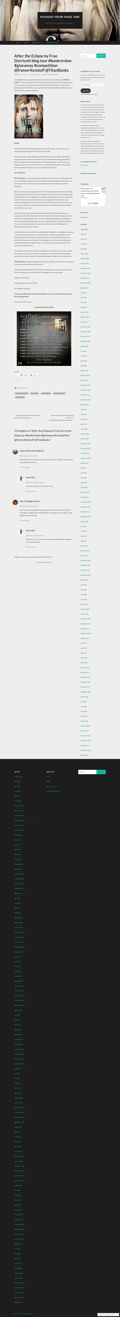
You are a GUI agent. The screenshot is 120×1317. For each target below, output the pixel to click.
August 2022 (84, 463)
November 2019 (86, 624)
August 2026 (84, 229)
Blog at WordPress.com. (23, 1314)
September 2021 (86, 516)
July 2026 (83, 234)
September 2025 (86, 283)
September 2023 (86, 400)
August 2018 (84, 697)
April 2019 (84, 658)
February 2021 (85, 551)
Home (18, 42)
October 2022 (85, 453)
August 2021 (84, 521)
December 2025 (85, 268)
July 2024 (83, 351)
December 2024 (85, 327)
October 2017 (85, 745)
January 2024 (85, 380)
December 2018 (85, 677)
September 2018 (86, 692)
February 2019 (85, 667)
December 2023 (85, 385)
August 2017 (84, 755)
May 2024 (84, 361)
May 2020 (84, 594)
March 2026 (84, 254)
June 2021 (84, 531)
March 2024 (84, 370)
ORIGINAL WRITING (52, 42)
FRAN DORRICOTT (59, 393)
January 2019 (85, 672)
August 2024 (84, 346)
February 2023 (85, 434)
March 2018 (84, 721)
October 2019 (85, 628)
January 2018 (85, 731)
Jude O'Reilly (85, 197)
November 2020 (86, 565)
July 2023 (83, 409)
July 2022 (83, 468)
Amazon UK (18, 302)
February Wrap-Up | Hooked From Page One (36, 557)
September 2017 (86, 750)
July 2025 (83, 292)
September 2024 (86, 341)
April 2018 (84, 716)
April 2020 (84, 599)
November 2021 (86, 507)
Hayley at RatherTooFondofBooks (32, 451)
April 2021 (84, 541)
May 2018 (84, 711)
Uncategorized (22, 388)
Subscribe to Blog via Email (90, 71)
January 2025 (85, 322)
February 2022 (85, 492)
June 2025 (84, 297)
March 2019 (84, 663)
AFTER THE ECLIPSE (22, 393)
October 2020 (85, 570)
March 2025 (84, 312)
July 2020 (83, 585)
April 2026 (84, 249)
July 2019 (83, 643)
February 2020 (85, 609)
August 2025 (84, 288)
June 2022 (84, 473)
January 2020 (85, 614)
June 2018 (84, 706)
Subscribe (86, 91)
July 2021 (83, 526)
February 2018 (85, 726)
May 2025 (84, 302)
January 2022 (85, 497)
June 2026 (84, 239)
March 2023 (84, 429)
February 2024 (85, 375)
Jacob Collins (30, 477)
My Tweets (84, 165)
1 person (27, 467)
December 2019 (85, 619)
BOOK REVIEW (46, 393)
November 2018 (86, 682)
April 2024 (84, 366)
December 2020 (85, 560)
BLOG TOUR (34, 393)
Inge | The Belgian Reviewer (30, 501)
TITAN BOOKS (20, 397)
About (26, 42)
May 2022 (84, 477)
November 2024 (86, 331)
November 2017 (86, 740)
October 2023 (85, 395)
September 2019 (86, 633)
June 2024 (84, 356)
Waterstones (27, 302)
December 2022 (85, 443)
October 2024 (85, 336)
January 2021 (85, 555)
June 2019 (84, 648)
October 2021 (85, 512)
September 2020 (86, 575)
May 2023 (84, 419)
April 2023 (84, 424)
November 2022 (86, 448)
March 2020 (84, 604)
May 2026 (84, 244)
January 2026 (85, 263)
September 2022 (86, 458)
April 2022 (84, 482)
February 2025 (85, 317)
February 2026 (85, 258)
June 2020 (84, 589)
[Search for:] (93, 56)
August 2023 (84, 404)
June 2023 (84, 414)
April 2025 (84, 307)
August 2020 (84, 580)
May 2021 (84, 536)
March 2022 (84, 487)
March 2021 (84, 546)
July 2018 (83, 701)
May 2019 (84, 653)
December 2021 (85, 502)
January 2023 (85, 438)
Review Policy (37, 42)
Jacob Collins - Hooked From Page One (44, 74)
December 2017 (85, 735)
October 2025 (85, 278)
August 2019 (84, 638)
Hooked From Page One (60, 16)
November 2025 (86, 273)
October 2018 (85, 687)
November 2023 (86, 390)
